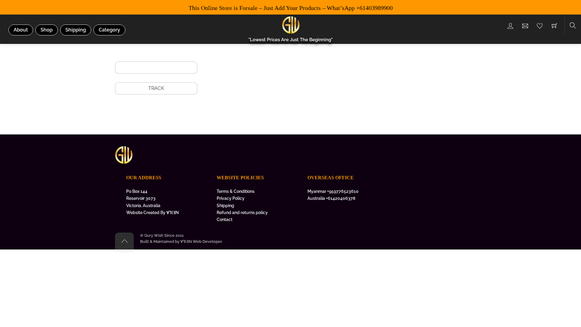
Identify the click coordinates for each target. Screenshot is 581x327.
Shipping (75, 30)
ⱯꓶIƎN (172, 212)
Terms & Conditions (235, 191)
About (21, 30)
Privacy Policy (231, 198)
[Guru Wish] (291, 24)
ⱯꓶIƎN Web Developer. (201, 241)
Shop (47, 30)
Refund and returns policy (242, 212)
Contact (224, 219)
